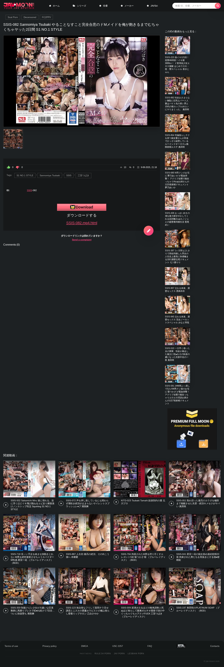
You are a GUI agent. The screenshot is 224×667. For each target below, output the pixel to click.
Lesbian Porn (136, 653)
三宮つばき (83, 175)
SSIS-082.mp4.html (81, 223)
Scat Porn (13, 17)
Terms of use (11, 646)
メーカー (129, 5)
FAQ (149, 646)
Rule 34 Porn (103, 653)
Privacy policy (49, 646)
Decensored (30, 17)
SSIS (68, 175)
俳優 (105, 5)
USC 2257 (117, 646)
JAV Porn (119, 653)
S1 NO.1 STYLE (25, 175)
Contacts (214, 646)
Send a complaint (82, 239)
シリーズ (81, 5)
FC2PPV (46, 17)
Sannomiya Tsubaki (50, 175)
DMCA (84, 646)
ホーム (56, 5)
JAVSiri (154, 5)
